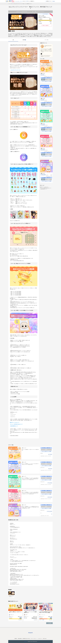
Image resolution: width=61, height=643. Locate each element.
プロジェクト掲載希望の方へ (30, 1)
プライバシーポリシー (34, 638)
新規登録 (47, 1)
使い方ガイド (24, 1)
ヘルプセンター (40, 638)
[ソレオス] (10, 0)
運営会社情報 (19, 638)
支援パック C (24, 476)
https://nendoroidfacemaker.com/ (47, 55)
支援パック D (24, 490)
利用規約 (16, 638)
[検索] (21, 1)
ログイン (51, 1)
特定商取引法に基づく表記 (26, 638)
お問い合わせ (44, 638)
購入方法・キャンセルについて (14, 422)
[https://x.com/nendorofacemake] (41, 53)
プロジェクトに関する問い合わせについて (16, 424)
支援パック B (24, 462)
